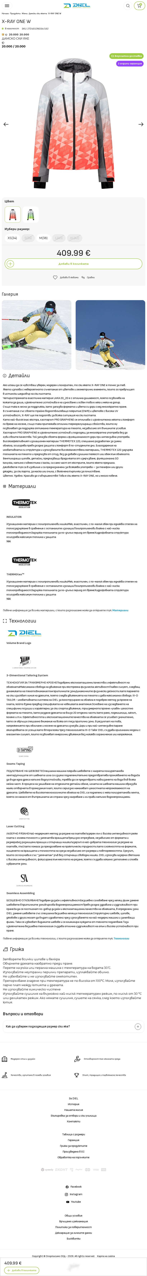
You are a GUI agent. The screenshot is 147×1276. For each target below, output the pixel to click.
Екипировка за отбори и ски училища (73, 1115)
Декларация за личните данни (73, 1233)
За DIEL (73, 1098)
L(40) (59, 238)
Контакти (73, 1121)
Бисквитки (73, 1238)
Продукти (15, 13)
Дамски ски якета (38, 13)
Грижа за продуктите (73, 1146)
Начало (5, 13)
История (73, 1104)
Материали (120, 610)
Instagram (76, 1194)
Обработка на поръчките (73, 1157)
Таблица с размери (73, 1134)
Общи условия (73, 1215)
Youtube (76, 1202)
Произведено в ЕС (74, 1151)
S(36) (28, 238)
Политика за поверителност (73, 1227)
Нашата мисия (73, 1110)
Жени (25, 13)
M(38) (43, 238)
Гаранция (73, 1140)
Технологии (121, 938)
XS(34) (12, 238)
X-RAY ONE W (54, 13)
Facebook (76, 1186)
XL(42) (74, 238)
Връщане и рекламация (73, 1221)
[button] (141, 124)
